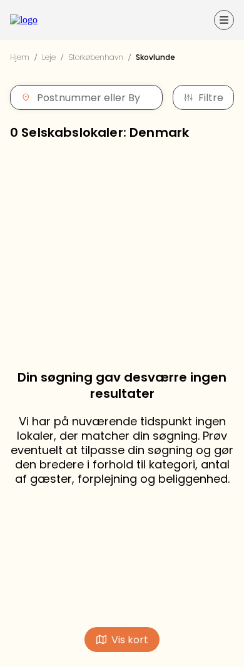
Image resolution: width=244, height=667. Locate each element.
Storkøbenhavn (95, 57)
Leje (49, 57)
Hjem (19, 57)
